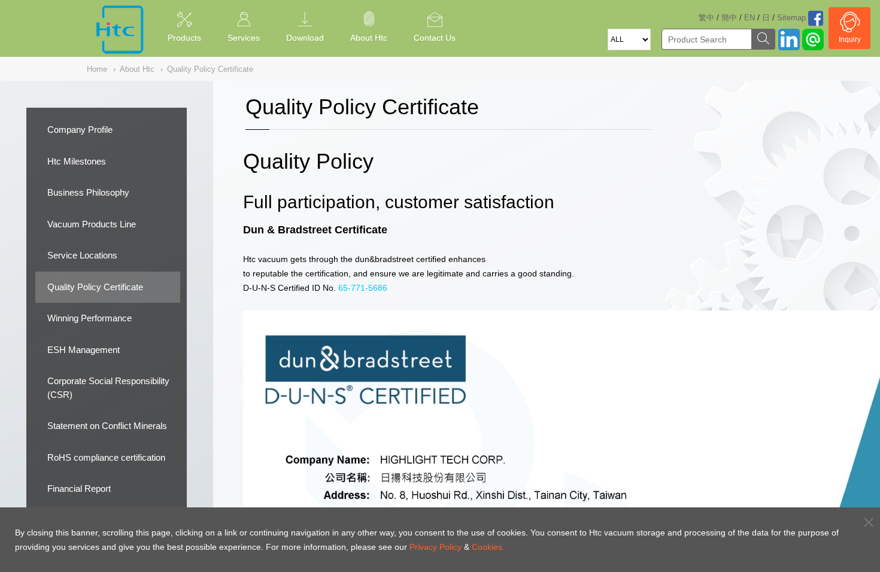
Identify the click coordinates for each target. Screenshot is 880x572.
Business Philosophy (88, 192)
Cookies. (488, 547)
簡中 (729, 17)
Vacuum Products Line (91, 224)
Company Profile (80, 129)
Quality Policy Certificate (95, 287)
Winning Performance (89, 318)
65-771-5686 (362, 288)
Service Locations (82, 255)
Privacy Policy (435, 547)
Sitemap (791, 17)
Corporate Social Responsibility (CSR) (108, 388)
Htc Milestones (76, 161)
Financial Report (79, 488)
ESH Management (83, 350)
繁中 (706, 17)
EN (749, 17)
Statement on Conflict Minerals (107, 426)
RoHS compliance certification (106, 457)
